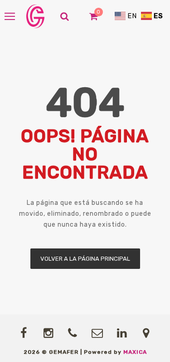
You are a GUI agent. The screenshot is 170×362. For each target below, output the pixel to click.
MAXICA (135, 352)
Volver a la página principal (85, 258)
